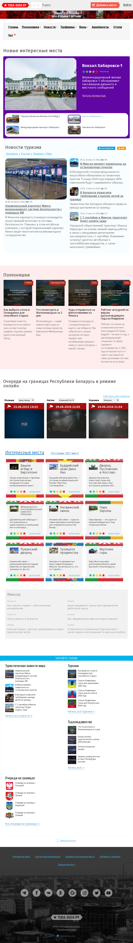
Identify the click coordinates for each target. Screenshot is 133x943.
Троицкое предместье (69, 551)
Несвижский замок (69, 509)
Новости (50, 27)
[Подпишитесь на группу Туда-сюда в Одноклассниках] (61, 898)
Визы (82, 27)
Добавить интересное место (80, 856)
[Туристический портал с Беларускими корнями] (66, 917)
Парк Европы (105, 509)
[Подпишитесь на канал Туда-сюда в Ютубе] (108, 898)
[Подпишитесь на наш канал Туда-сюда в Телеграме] (25, 898)
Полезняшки (30, 27)
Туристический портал (66, 929)
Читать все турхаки (80, 712)
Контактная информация (47, 856)
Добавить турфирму (110, 856)
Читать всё (74, 768)
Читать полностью (94, 95)
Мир (49, 153)
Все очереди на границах (21, 824)
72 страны (58, 453)
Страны (13, 27)
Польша (9, 400)
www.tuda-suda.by (72, 926)
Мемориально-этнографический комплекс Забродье (30, 510)
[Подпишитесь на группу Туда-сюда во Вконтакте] (49, 898)
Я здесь (46, 4)
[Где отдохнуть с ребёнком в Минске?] (66, 18)
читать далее (34, 491)
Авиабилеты (100, 27)
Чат (10, 35)
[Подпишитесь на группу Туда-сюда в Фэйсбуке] (37, 898)
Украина (38, 153)
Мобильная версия (68, 840)
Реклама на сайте (21, 856)
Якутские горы (106, 551)
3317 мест (71, 453)
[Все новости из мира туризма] (107, 148)
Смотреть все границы (116, 396)
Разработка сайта (68, 936)
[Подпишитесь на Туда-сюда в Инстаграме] (85, 898)
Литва (50, 400)
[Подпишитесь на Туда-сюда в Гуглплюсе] (73, 898)
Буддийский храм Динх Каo (69, 469)
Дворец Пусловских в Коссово (109, 469)
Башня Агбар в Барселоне (28, 469)
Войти (127, 4)
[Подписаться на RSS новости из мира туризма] (122, 148)
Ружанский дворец (28, 551)
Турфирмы (67, 27)
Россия (25, 153)
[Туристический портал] (15, 5)
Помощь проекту (66, 864)
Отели (117, 27)
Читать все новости (17, 716)
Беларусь (12, 153)
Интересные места (24, 452)
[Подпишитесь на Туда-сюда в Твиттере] (97, 898)
